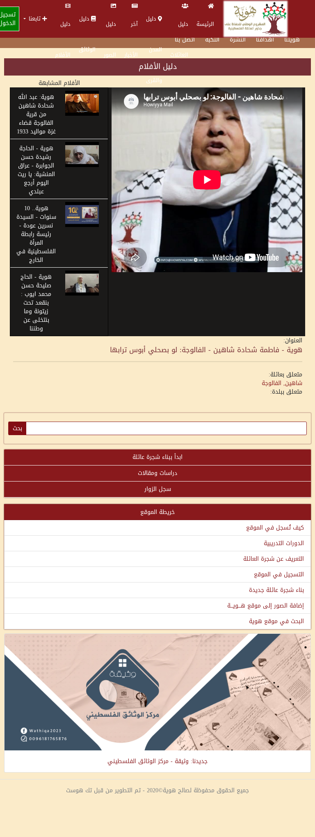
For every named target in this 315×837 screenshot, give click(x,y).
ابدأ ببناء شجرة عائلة (157, 457)
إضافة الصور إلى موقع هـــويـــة (265, 605)
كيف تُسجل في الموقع (275, 527)
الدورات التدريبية (284, 543)
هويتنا (292, 39)
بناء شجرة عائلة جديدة (276, 590)
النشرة (238, 39)
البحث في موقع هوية (276, 621)
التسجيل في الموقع (279, 574)
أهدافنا (265, 39)
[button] (35, 18)
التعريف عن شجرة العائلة (273, 558)
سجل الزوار (157, 489)
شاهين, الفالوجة (282, 383)
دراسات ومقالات (157, 473)
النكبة (212, 39)
